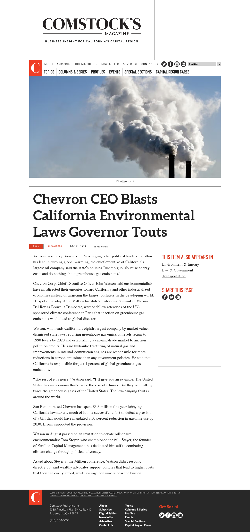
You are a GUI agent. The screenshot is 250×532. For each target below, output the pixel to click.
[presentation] (35, 68)
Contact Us (149, 64)
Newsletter (110, 64)
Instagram (177, 64)
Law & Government (177, 270)
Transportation (174, 276)
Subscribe (64, 64)
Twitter (164, 64)
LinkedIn (183, 64)
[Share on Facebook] (165, 297)
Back (36, 246)
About (48, 64)
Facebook (170, 64)
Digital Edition (86, 64)
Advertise (130, 64)
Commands (3, 529)
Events (114, 72)
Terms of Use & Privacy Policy (64, 495)
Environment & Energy (180, 264)
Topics (49, 72)
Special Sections (138, 72)
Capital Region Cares (172, 72)
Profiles (98, 72)
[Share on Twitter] (171, 297)
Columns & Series (72, 72)
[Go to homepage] (91, 30)
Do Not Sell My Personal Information (98, 495)
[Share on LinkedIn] (178, 297)
